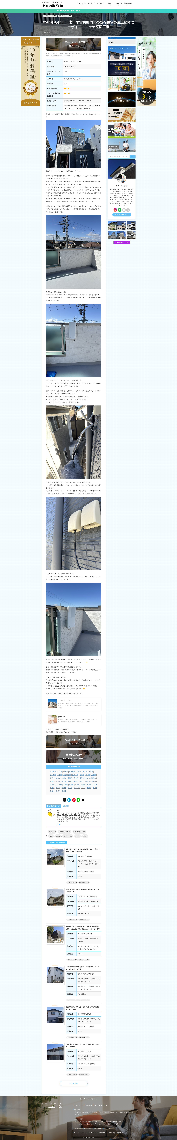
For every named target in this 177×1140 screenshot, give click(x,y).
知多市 (82, 781)
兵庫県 (121, 1112)
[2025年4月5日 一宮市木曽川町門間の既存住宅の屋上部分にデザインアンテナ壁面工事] (69, 800)
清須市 (87, 775)
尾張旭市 (72, 772)
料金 (106, 1105)
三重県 (86, 1112)
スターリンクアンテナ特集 (82, 1124)
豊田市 (77, 785)
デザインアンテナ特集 (81, 1121)
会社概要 (111, 1132)
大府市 (52, 785)
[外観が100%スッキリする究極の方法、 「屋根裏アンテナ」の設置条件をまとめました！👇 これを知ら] (131, 225)
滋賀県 (77, 1114)
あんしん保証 (87, 1128)
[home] (60, 824)
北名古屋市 (67, 775)
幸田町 (83, 788)
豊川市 (95, 788)
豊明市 (52, 778)
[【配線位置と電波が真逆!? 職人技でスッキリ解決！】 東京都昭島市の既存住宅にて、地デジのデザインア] (121, 235)
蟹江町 (64, 781)
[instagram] (58, 824)
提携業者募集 (102, 1132)
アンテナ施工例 (98, 1105)
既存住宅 (85, 836)
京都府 (126, 1112)
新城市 (52, 791)
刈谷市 (95, 785)
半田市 (87, 781)
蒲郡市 (58, 791)
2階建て (58, 836)
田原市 (64, 791)
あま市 (87, 778)
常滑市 (93, 781)
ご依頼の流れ (77, 1128)
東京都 (96, 1112)
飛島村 (70, 781)
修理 (117, 1124)
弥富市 (52, 781)
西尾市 (64, 788)
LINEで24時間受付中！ (91, 1099)
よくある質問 (107, 1128)
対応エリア (77, 1109)
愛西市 (82, 778)
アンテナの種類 (78, 1119)
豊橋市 (89, 788)
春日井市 (53, 775)
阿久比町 (59, 785)
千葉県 (112, 1112)
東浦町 (71, 785)
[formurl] (124, 210)
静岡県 (91, 1112)
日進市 (59, 775)
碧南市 (70, 788)
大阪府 (116, 1112)
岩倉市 (79, 772)
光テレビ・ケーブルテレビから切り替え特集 (103, 1124)
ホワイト (77, 836)
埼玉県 (101, 1112)
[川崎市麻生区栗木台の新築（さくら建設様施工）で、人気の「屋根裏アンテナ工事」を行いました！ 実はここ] (112, 235)
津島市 (93, 778)
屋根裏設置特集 (117, 1121)
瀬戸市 (82, 775)
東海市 (76, 781)
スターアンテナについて (122, 214)
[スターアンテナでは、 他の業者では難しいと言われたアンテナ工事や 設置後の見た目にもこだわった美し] (112, 225)
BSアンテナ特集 (92, 1121)
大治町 (58, 781)
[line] (78, 800)
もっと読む (74, 1083)
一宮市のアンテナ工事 (65, 831)
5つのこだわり (78, 1105)
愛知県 (77, 1112)
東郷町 (70, 778)
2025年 (51, 836)
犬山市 (85, 772)
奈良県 (131, 1112)
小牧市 (90, 772)
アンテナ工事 (52, 831)
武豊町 (65, 785)
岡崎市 (83, 785)
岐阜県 (82, 1112)
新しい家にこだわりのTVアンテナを (51, 1103)
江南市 (93, 775)
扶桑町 (64, 778)
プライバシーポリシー (80, 1132)
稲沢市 (65, 772)
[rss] (119, 210)
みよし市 (77, 788)
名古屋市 (53, 772)
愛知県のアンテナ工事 (79, 831)
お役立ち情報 (97, 1128)
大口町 (58, 778)
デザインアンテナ (67, 836)
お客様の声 (88, 1105)
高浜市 (58, 788)
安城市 (89, 785)
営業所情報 (120, 1132)
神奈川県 (106, 1112)
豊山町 (76, 778)
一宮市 (59, 772)
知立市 (52, 788)
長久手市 (75, 775)
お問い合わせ (92, 1132)
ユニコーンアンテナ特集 (104, 1121)
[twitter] (64, 800)
